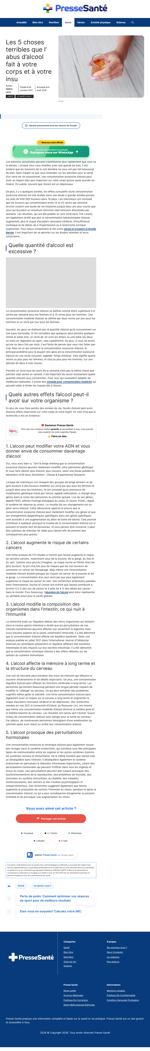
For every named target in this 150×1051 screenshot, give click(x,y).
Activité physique (101, 22)
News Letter (70, 990)
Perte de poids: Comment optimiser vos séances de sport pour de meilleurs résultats (54, 898)
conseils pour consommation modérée (69, 381)
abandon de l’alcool (56, 592)
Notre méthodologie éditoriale (79, 1004)
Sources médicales (73, 995)
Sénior (81, 22)
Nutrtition (69, 957)
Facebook (28, 833)
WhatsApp (76, 833)
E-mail (64, 841)
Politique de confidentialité (121, 995)
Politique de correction (76, 1000)
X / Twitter (52, 833)
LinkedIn (40, 841)
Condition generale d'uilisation (123, 1000)
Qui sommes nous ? (117, 947)
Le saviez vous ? (24, 96)
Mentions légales (116, 990)
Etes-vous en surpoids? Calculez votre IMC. (51, 911)
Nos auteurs (113, 961)
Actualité (21, 22)
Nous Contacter (115, 952)
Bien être (38, 22)
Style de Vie (70, 961)
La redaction (113, 957)
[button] (132, 22)
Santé (68, 22)
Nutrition (54, 22)
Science (121, 22)
